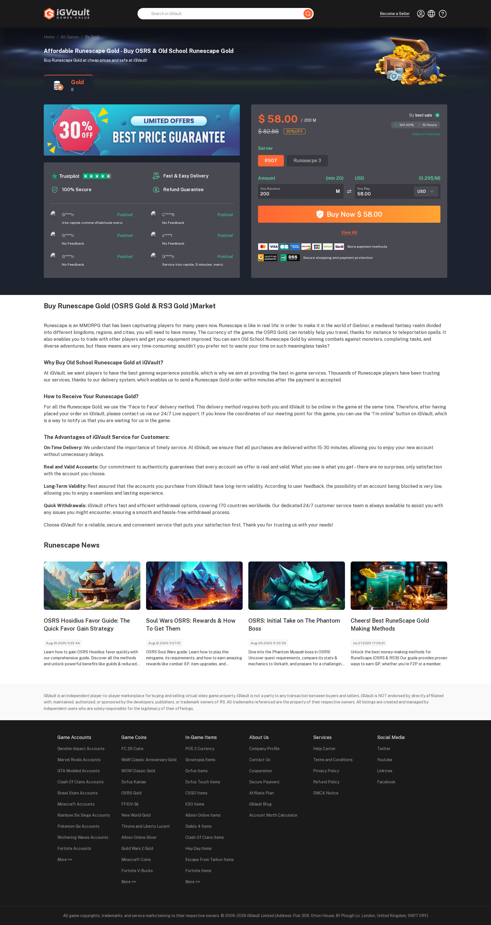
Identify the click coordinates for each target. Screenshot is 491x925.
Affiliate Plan (261, 793)
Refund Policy (326, 782)
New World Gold (136, 815)
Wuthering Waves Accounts (82, 837)
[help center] (441, 13)
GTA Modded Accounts (78, 771)
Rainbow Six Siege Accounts (83, 815)
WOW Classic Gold (138, 771)
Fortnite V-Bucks (137, 870)
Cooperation (260, 771)
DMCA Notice (325, 793)
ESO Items (194, 804)
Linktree (384, 771)
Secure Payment (264, 782)
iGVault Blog (260, 804)
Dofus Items (196, 771)
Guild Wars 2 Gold (137, 848)
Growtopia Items (200, 759)
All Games (70, 37)
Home (49, 37)
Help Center (324, 748)
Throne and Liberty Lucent (145, 826)
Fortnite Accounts (74, 848)
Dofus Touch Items (202, 782)
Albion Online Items (202, 815)
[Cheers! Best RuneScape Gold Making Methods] (399, 585)
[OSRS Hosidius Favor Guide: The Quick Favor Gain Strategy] (92, 585)
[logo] (67, 13)
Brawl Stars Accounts (77, 793)
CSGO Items (196, 793)
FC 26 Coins (132, 748)
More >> (64, 859)
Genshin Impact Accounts (81, 748)
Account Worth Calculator (273, 815)
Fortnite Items (198, 870)
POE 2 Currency (199, 748)
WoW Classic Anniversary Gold (148, 759)
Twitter (383, 748)
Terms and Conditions (333, 759)
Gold (77, 82)
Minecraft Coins (136, 859)
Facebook (386, 782)
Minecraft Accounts (76, 804)
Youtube (384, 759)
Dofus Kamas (133, 782)
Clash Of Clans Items (204, 837)
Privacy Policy (326, 771)
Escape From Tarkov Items (209, 859)
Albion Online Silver (139, 837)
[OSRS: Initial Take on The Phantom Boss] (296, 585)
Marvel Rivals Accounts (79, 759)
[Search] (308, 13)
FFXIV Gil (130, 804)
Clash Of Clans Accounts (80, 782)
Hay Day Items (198, 848)
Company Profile (264, 748)
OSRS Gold (131, 793)
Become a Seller (395, 13)
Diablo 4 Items (198, 826)
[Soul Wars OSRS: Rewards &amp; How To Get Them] (194, 585)
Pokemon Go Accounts (78, 826)
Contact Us (259, 759)
